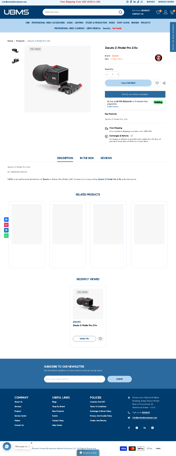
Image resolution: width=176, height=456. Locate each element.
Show (88, 453)
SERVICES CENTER (166, 2)
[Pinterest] (145, 428)
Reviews (106, 158)
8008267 (145, 10)
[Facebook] (129, 428)
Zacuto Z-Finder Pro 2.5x (109, 179)
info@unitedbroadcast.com (14, 2)
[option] (57, 79)
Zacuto (115, 56)
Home (10, 41)
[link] (157, 83)
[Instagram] (137, 428)
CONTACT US (138, 14)
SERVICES (151, 2)
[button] (173, 37)
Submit (119, 379)
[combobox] (80, 12)
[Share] (163, 83)
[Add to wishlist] (100, 339)
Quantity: (109, 69)
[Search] (83, 12)
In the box (87, 158)
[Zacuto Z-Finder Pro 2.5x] (88, 304)
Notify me (84, 338)
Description (65, 158)
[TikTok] (152, 428)
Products (20, 41)
